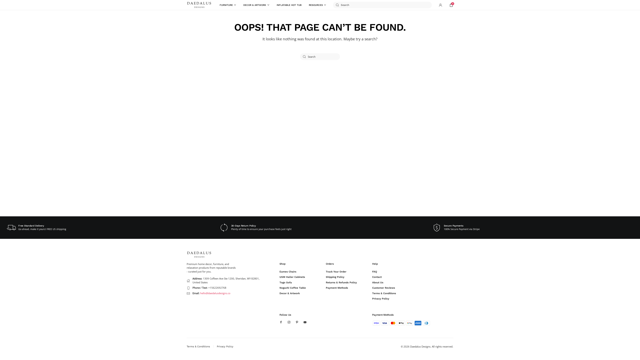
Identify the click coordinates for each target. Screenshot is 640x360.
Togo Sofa (286, 282)
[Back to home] (200, 5)
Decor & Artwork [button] (254, 5)
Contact (377, 277)
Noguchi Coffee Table (293, 287)
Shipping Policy (335, 277)
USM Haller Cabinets (292, 277)
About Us (377, 282)
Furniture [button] (226, 5)
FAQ (374, 271)
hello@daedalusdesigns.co (215, 293)
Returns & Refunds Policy (341, 282)
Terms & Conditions (384, 293)
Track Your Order (336, 271)
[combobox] (382, 5)
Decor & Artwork (290, 293)
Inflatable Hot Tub (289, 5)
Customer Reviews (383, 287)
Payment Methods (337, 287)
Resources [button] (316, 5)
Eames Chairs (288, 271)
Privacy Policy (380, 298)
